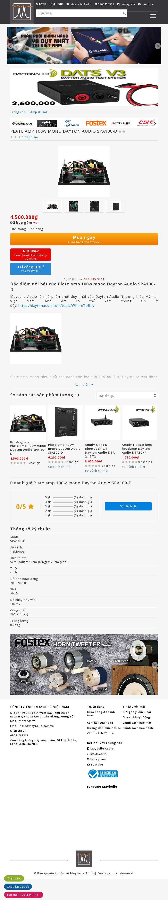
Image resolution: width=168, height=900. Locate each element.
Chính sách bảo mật (137, 722)
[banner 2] (84, 87)
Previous (10, 46)
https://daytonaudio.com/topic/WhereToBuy (56, 305)
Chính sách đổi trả (100, 733)
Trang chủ (18, 112)
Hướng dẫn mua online (104, 728)
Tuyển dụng (96, 706)
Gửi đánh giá (128, 506)
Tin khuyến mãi (134, 706)
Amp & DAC (39, 112)
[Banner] (84, 45)
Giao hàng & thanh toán (101, 713)
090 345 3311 (94, 279)
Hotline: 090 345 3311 (23, 895)
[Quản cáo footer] (84, 664)
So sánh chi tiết (60, 467)
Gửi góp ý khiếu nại (137, 712)
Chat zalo (14, 878)
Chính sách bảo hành (138, 728)
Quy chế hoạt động (136, 717)
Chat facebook (18, 887)
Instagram (128, 4)
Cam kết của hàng (100, 722)
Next (158, 46)
